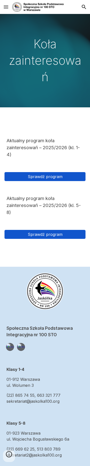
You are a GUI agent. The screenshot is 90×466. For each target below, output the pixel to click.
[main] (45, 60)
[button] (6, 7)
